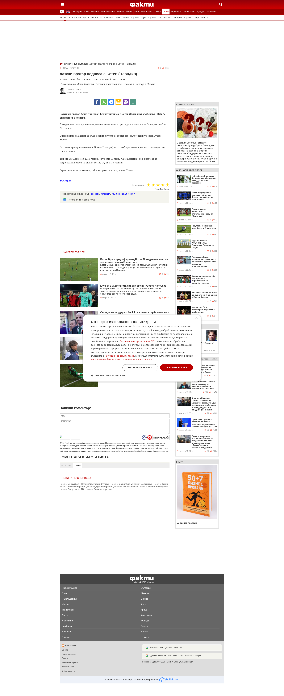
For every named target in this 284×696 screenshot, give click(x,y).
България (77, 11)
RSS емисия (70, 645)
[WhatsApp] (104, 102)
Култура (200, 11)
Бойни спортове (131, 17)
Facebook (94, 194)
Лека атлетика (164, 17)
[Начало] (142, 5)
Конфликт (211, 11)
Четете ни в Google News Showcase (166, 647)
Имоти (129, 11)
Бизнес (120, 11)
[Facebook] (97, 102)
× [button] (196, 318)
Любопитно (189, 11)
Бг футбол (65, 17)
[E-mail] (118, 102)
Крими (157, 11)
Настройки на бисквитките (105, 359)
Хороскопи (176, 11)
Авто (136, 11)
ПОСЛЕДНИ (66, 465)
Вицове (66, 637)
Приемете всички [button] (176, 367)
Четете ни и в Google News (81, 199)
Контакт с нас (68, 667)
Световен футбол (80, 17)
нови (214, 359)
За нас (65, 650)
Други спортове (148, 17)
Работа (65, 658)
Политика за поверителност (136, 359)
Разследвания (108, 11)
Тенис (118, 17)
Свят (86, 11)
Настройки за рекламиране (119, 355)
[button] (108, 375)
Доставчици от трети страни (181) (138, 341)
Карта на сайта (68, 654)
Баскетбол (96, 17)
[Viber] (126, 102)
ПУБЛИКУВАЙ (161, 437)
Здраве (144, 626)
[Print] (133, 102)
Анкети (144, 631)
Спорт (166, 11)
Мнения (95, 11)
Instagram (105, 194)
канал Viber (126, 194)
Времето (66, 631)
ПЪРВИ (77, 465)
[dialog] (142, 348)
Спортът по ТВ (201, 17)
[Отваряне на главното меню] (63, 4)
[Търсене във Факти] (221, 4)
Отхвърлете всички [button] (140, 367)
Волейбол (108, 17)
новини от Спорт (192, 170)
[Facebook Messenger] (111, 102)
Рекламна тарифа (70, 662)
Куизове (145, 637)
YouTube (115, 194)
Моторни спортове (183, 17)
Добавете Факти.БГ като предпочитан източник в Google (175, 656)
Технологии (146, 11)
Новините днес (69, 588)
